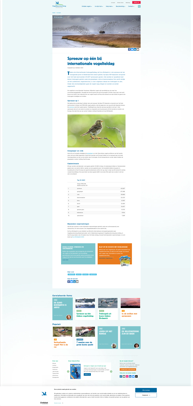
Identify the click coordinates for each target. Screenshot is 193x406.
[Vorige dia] (68, 376)
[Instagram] (127, 376)
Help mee (109, 6)
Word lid (87, 374)
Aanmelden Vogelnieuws (106, 258)
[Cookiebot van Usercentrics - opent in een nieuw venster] (44, 403)
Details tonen (57, 403)
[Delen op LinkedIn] (135, 49)
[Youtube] (124, 376)
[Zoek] (139, 6)
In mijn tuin (98, 6)
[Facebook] (121, 376)
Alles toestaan (146, 390)
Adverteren (55, 375)
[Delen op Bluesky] (132, 49)
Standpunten (55, 377)
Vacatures (54, 369)
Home (53, 12)
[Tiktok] (136, 376)
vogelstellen (93, 274)
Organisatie (55, 367)
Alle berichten (59, 17)
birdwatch (85, 274)
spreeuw (71, 107)
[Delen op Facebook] (129, 49)
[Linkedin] (130, 376)
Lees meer (65, 260)
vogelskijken (71, 274)
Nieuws (54, 363)
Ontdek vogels (86, 6)
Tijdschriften (55, 373)
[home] (59, 5)
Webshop (128, 2)
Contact (130, 6)
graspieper (90, 153)
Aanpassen (145, 395)
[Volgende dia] (111, 376)
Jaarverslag (55, 371)
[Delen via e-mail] (138, 49)
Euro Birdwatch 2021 (78, 237)
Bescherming (120, 6)
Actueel (59, 12)
